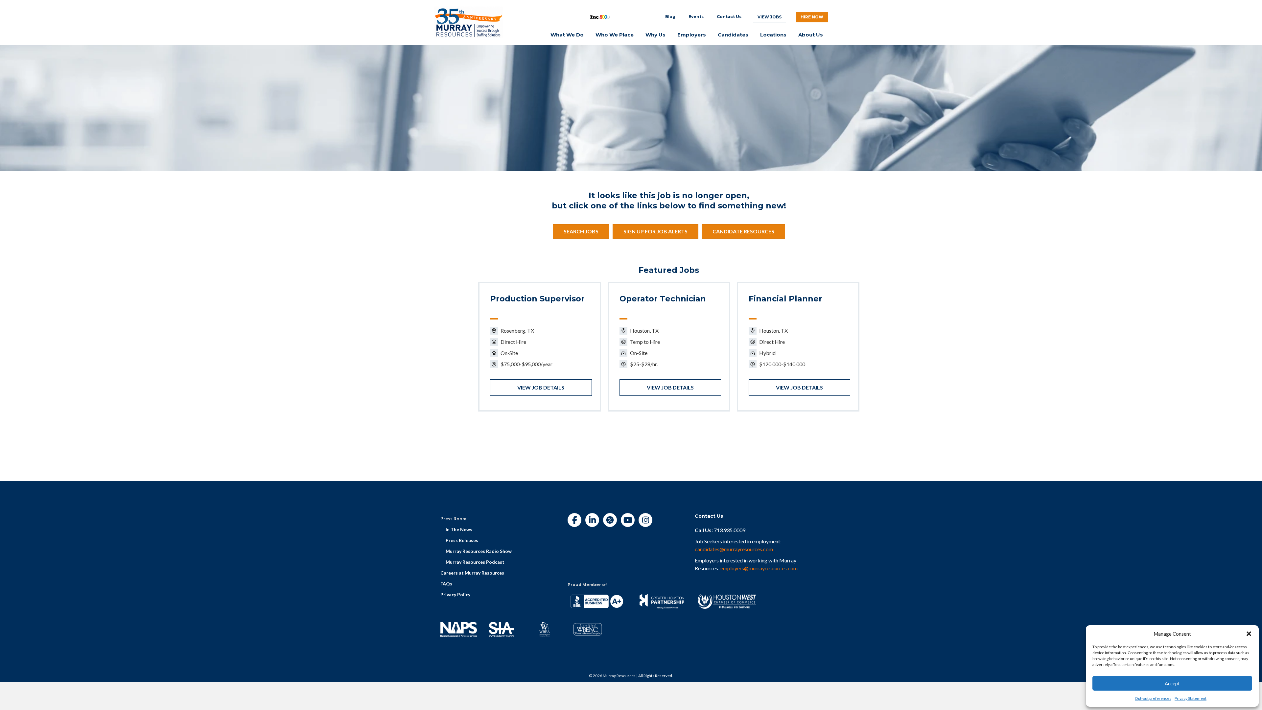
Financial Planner (785, 298)
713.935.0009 (729, 530)
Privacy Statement (1190, 698)
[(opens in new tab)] (468, 21)
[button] (1249, 633)
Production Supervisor (537, 298)
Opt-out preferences (1153, 698)
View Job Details (540, 387)
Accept (1172, 683)
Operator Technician (662, 298)
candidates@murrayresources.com (734, 549)
